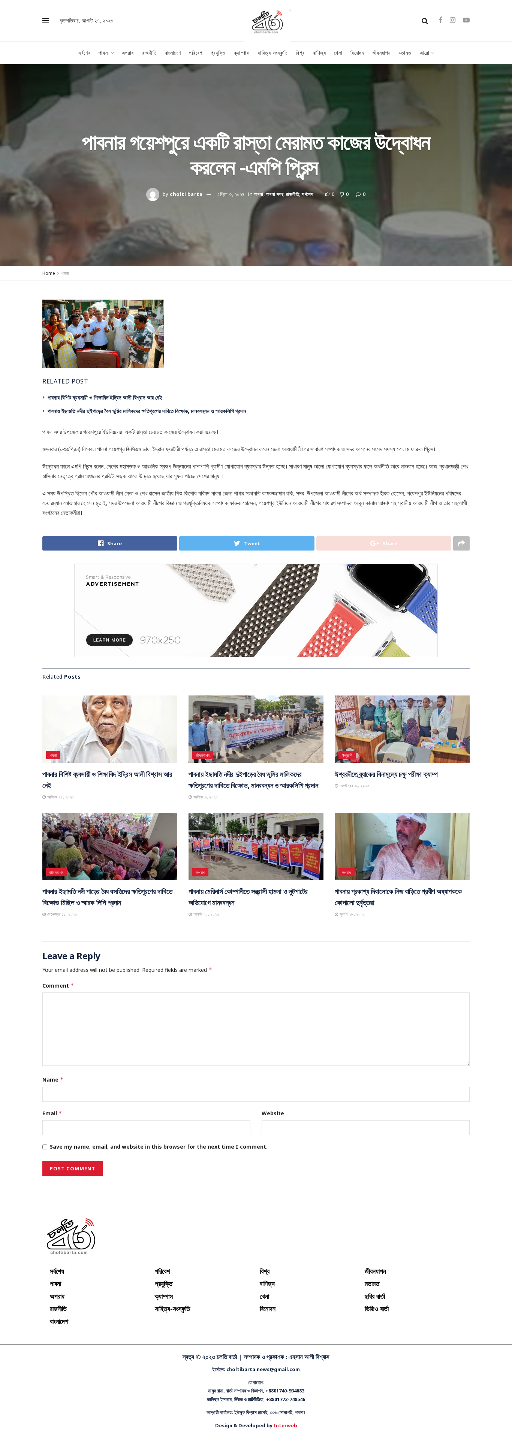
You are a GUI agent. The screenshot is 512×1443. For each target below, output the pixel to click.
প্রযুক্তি (218, 52)
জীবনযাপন (382, 52)
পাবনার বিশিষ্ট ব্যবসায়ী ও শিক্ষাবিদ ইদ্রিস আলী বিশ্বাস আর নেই (105, 397)
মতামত (405, 52)
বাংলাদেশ (173, 52)
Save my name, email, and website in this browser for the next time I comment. (159, 1146)
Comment (58, 985)
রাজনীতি (149, 52)
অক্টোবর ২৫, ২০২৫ (60, 797)
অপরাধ (127, 52)
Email (52, 1113)
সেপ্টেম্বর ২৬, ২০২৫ (354, 785)
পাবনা (104, 52)
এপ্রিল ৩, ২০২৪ (231, 194)
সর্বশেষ (84, 52)
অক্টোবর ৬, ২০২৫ (205, 797)
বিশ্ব (300, 52)
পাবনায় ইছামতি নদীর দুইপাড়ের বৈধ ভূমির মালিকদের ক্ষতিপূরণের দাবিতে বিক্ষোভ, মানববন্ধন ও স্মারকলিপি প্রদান (147, 411)
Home (48, 273)
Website (273, 1113)
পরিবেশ (195, 52)
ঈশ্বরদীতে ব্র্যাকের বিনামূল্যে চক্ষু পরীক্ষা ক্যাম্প (386, 774)
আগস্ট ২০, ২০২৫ (205, 914)
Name (53, 1079)
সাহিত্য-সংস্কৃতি (272, 52)
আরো (424, 52)
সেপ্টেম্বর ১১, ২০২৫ (61, 914)
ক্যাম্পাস (241, 52)
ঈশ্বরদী (347, 755)
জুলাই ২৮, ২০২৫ (351, 914)
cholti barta (186, 194)
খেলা (338, 52)
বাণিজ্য (319, 52)
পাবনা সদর (275, 194)
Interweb (285, 1425)
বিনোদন (357, 52)
